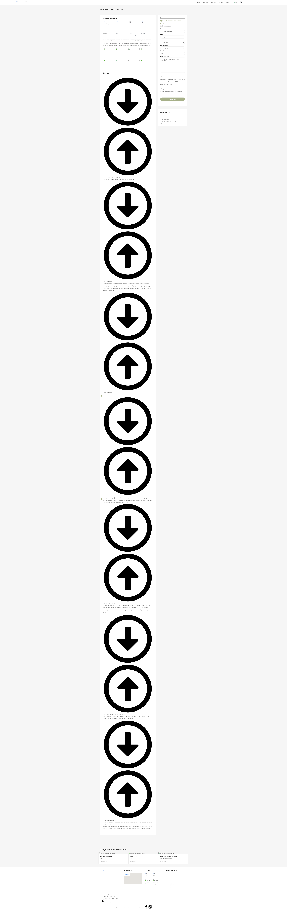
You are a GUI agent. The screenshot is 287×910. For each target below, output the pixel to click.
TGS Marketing (136, 907)
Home (198, 2)
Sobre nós (205, 2)
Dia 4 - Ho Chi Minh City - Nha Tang (112, 497)
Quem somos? (171, 874)
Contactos (228, 2)
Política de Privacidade (173, 876)
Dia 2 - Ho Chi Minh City (109, 281)
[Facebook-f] (146, 907)
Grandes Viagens (168, 858)
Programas (213, 2)
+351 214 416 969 (166, 117)
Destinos (221, 2)
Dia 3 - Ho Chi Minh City (109, 392)
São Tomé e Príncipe (106, 856)
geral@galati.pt (165, 119)
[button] (241, 2)
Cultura (161, 858)
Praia (101, 858)
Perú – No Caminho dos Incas (168, 856)
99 (172, 117)
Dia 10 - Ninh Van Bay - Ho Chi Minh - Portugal (114, 714)
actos (170, 878)
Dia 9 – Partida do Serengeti (109, 820)
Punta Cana (133, 856)
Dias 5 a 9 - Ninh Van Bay (109, 603)
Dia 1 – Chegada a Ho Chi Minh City (111, 177)
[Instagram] (150, 907)
